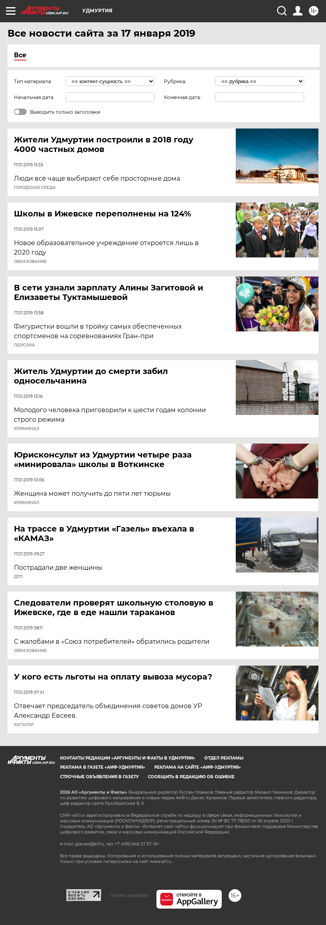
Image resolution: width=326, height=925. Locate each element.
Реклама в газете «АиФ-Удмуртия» (102, 767)
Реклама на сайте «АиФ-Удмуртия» (197, 767)
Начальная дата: (34, 97)
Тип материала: (33, 81)
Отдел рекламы (223, 758)
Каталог (24, 725)
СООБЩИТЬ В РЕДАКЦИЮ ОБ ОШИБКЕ (191, 776)
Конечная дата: (182, 97)
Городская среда (35, 188)
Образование (30, 262)
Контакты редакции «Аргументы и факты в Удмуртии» (127, 758)
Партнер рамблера (128, 895)
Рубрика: (175, 81)
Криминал (26, 429)
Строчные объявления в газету (99, 776)
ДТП (18, 577)
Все (20, 55)
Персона (24, 345)
